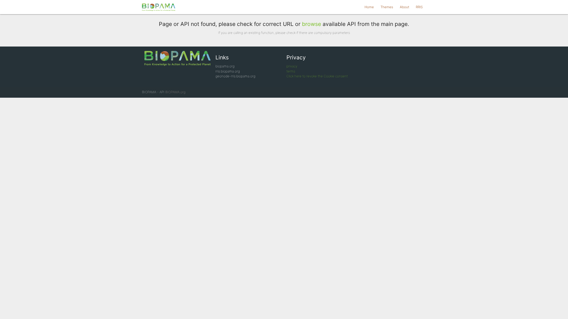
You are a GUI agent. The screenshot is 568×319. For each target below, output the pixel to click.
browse (311, 24)
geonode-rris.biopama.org (235, 76)
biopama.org (225, 66)
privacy (291, 66)
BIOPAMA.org (175, 92)
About (404, 7)
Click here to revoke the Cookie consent (317, 76)
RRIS (419, 7)
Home (369, 7)
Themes (387, 7)
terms (290, 71)
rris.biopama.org (227, 71)
